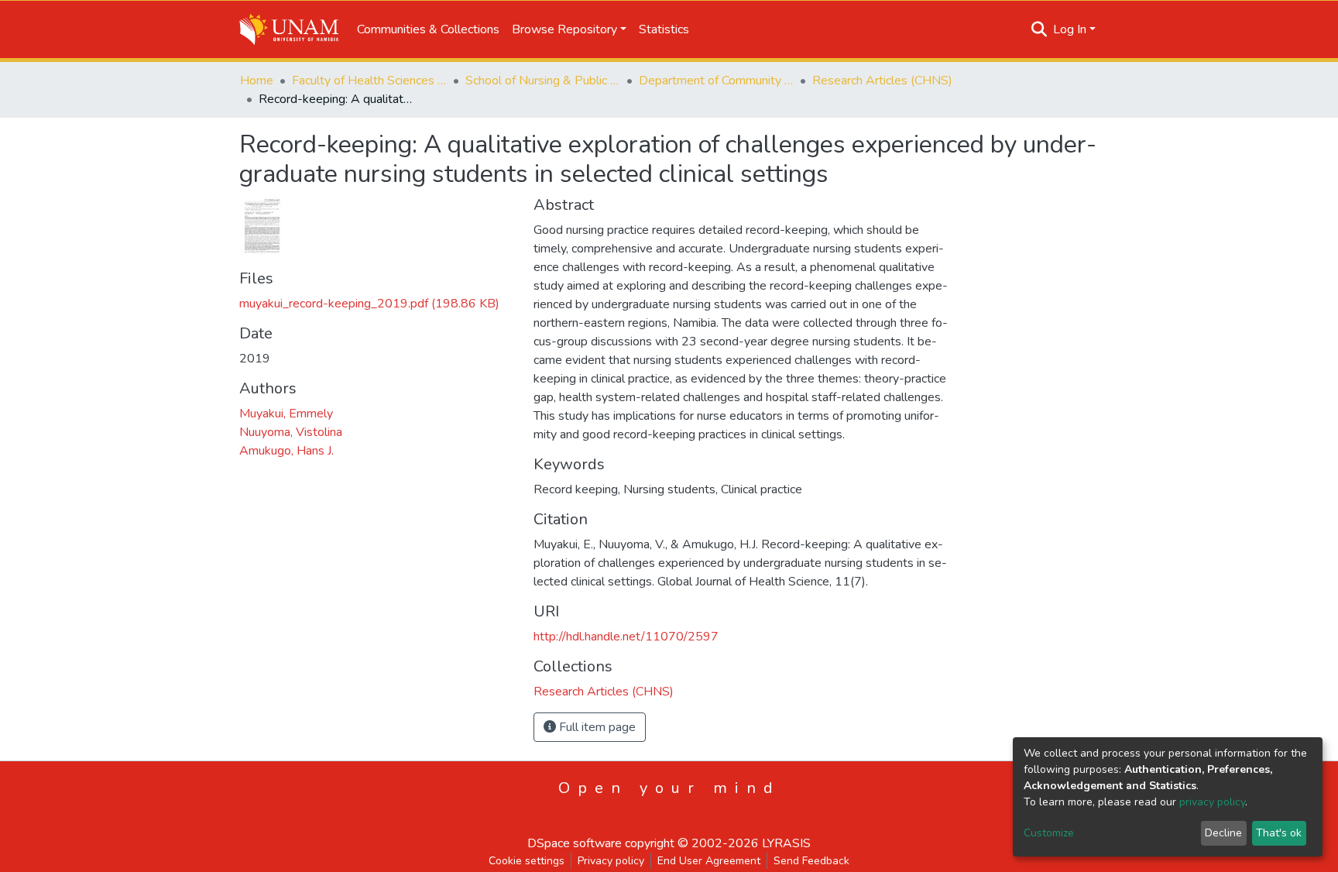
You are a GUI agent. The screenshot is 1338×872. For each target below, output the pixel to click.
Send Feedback (811, 860)
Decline (1223, 833)
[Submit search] (1039, 29)
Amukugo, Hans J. (286, 450)
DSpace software (574, 843)
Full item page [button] (596, 727)
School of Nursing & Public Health (542, 80)
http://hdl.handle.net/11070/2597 (626, 636)
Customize (1049, 833)
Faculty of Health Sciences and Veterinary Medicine (369, 80)
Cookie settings (526, 860)
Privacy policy (611, 860)
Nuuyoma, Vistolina (290, 432)
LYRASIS (786, 843)
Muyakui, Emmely (286, 413)
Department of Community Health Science (716, 80)
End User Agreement (708, 860)
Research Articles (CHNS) (882, 80)
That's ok (1279, 833)
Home (256, 80)
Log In (1069, 29)
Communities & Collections (428, 29)
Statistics (664, 29)
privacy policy (1212, 802)
